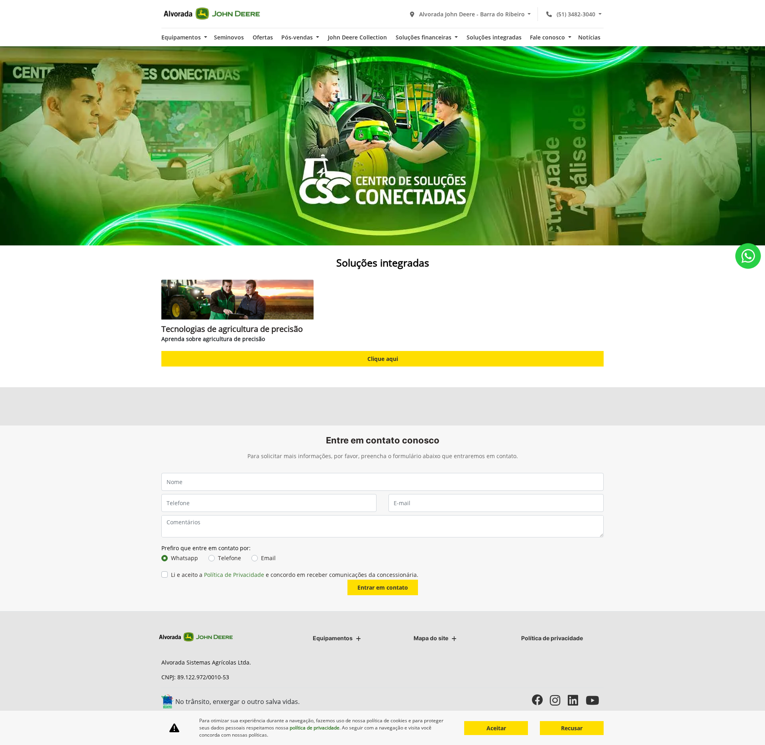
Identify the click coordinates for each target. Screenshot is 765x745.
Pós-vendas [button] (297, 37)
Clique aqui (382, 359)
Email (268, 558)
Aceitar (496, 728)
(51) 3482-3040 (576, 14)
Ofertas (263, 37)
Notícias (589, 37)
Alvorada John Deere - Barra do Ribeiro (472, 14)
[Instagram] (559, 700)
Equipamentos (333, 638)
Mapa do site (431, 638)
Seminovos (229, 37)
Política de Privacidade (234, 574)
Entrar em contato (382, 587)
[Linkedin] (577, 700)
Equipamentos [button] (181, 37)
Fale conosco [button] (548, 37)
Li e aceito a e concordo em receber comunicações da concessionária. (294, 574)
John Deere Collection (357, 37)
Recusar (572, 728)
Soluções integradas (494, 37)
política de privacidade (314, 727)
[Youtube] (595, 700)
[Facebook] (541, 700)
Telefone (229, 558)
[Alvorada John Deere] (211, 14)
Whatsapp (184, 558)
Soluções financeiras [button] (424, 37)
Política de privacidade (552, 638)
